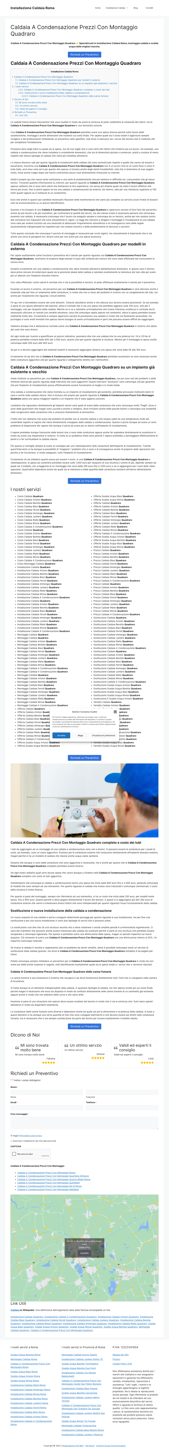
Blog (136, 8)
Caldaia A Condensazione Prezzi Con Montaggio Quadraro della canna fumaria (65, 96)
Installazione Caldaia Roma (33, 8)
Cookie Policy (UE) (122, 1363)
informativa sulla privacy (31, 1135)
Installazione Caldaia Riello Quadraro (127, 1323)
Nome (13, 1097)
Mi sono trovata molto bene (31, 102)
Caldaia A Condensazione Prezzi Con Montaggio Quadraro (42, 77)
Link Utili (21, 115)
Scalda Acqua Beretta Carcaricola (79, 1393)
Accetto (84, 1253)
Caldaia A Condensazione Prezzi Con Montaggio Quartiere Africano (53, 1176)
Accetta (61, 735)
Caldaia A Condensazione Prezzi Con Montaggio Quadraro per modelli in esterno (57, 80)
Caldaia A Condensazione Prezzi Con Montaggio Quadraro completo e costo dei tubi (63, 89)
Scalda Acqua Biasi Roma (24, 1371)
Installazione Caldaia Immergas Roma (30, 1389)
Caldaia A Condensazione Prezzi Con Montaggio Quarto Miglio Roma (53, 1179)
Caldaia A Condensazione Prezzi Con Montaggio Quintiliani (48, 1182)
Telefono (91, 1102)
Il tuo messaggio (20, 1114)
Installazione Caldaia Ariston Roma (29, 1416)
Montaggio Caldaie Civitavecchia (79, 1425)
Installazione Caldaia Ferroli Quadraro (56, 1320)
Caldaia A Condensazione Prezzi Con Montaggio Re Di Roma (49, 1186)
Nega (80, 735)
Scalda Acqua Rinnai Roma (25, 1380)
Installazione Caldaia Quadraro (27, 1317)
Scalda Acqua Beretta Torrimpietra (80, 1363)
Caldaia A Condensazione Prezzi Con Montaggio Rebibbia (48, 1189)
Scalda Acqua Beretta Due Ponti (79, 1368)
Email (14, 1102)
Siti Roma (89, 1445)
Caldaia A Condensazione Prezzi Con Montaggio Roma (46, 1172)
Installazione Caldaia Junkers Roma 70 (82, 1359)
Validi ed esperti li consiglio (31, 109)
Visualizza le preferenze (103, 735)
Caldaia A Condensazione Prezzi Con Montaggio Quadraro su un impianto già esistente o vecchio (66, 83)
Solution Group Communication (111, 1445)
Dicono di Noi (20, 99)
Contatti (149, 8)
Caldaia (15, 1310)
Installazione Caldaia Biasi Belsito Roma (83, 1430)
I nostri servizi (20, 86)
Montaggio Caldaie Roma (24, 1359)
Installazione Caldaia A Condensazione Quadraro (70, 1317)
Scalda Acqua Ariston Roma (25, 1376)
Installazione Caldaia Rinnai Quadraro (42, 1323)
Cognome (90, 1097)
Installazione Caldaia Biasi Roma (28, 1412)
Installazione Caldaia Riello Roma (28, 1385)
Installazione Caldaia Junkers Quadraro (98, 1320)
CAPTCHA (16, 1146)
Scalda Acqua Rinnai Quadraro (86, 1327)
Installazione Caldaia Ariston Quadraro (118, 1317)
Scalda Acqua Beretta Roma (25, 1354)
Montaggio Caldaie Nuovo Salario (79, 1354)
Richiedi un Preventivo (85, 54)
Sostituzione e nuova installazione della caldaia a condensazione (53, 93)
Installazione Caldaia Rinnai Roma (28, 1394)
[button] (115, 712)
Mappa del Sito (121, 1354)
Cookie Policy (84, 1247)
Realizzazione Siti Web (72, 1445)
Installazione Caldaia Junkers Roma (29, 1403)
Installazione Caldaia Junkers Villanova (82, 1434)
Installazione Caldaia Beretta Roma (29, 1398)
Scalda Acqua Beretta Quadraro (120, 1327)
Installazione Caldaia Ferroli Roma (28, 1407)
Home (98, 8)
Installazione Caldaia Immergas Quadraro (85, 1323)
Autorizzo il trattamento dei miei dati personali (34, 1141)
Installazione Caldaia (115, 8)
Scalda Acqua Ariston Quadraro (52, 1327)
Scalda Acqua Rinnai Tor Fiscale (79, 1421)
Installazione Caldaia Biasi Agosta (79, 1388)
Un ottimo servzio (26, 105)
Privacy (116, 1359)
